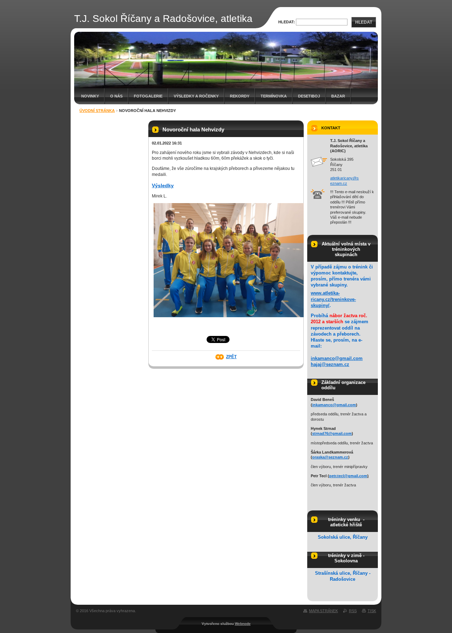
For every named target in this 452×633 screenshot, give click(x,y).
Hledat (363, 22)
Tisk (372, 611)
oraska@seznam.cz (330, 457)
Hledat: (286, 22)
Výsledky (163, 185)
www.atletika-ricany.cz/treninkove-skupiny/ (333, 299)
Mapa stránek (323, 611)
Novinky (90, 96)
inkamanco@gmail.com (337, 358)
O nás (116, 96)
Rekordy (239, 96)
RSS (353, 611)
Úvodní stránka (97, 110)
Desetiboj (309, 96)
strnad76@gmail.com (332, 433)
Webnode (243, 624)
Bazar (338, 96)
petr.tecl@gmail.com (348, 476)
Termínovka (274, 96)
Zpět (231, 356)
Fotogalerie (148, 96)
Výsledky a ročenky (196, 96)
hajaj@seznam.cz (330, 364)
